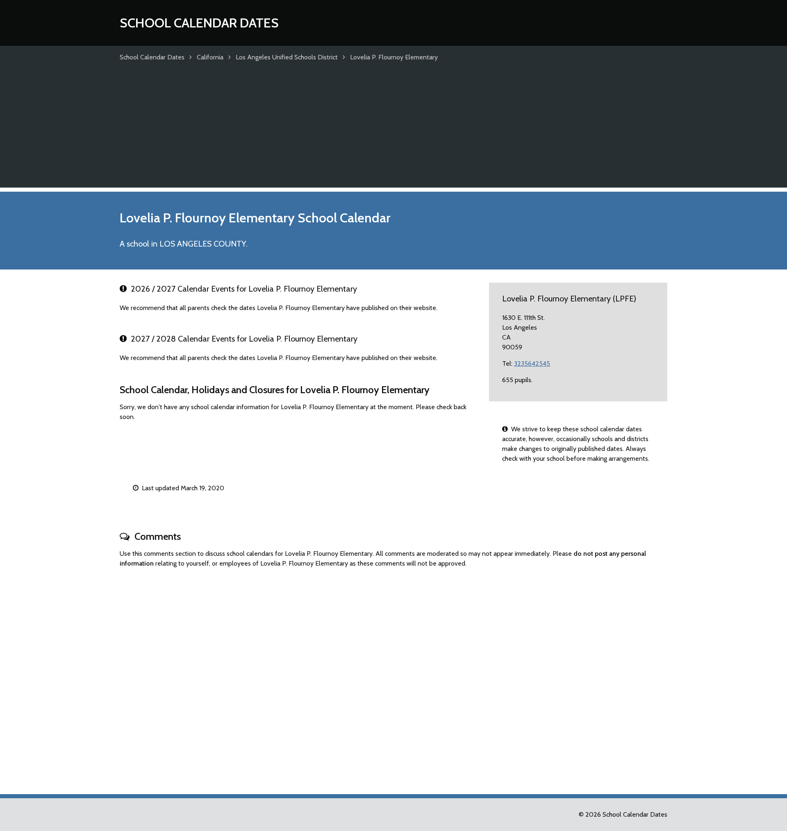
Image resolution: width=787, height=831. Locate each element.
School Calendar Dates (199, 23)
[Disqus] (393, 677)
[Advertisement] (393, 130)
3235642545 (532, 363)
